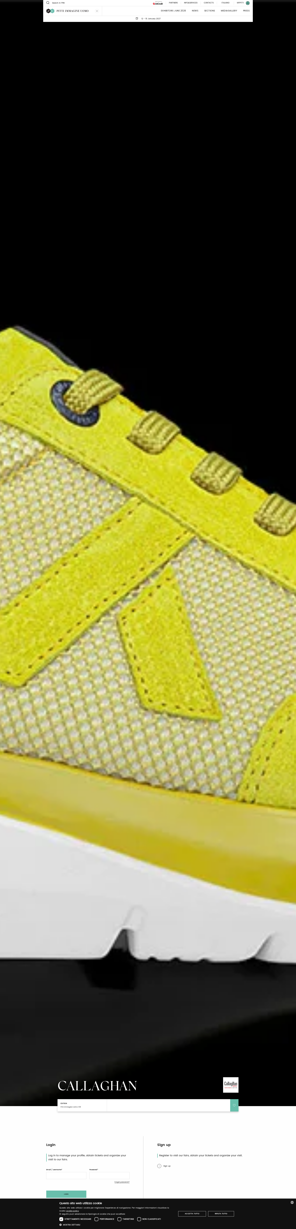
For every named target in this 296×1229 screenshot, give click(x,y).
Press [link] (246, 11)
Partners (173, 3)
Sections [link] (209, 11)
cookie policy (72, 1211)
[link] (241, 3)
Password (93, 1169)
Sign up (167, 1166)
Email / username (53, 1169)
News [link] (195, 11)
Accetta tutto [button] (192, 1213)
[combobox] (292, 1202)
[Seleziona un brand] (97, 11)
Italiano (225, 2)
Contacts (209, 3)
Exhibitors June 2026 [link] (173, 11)
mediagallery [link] (229, 11)
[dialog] (148, 1214)
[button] (116, 1225)
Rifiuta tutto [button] (221, 1213)
